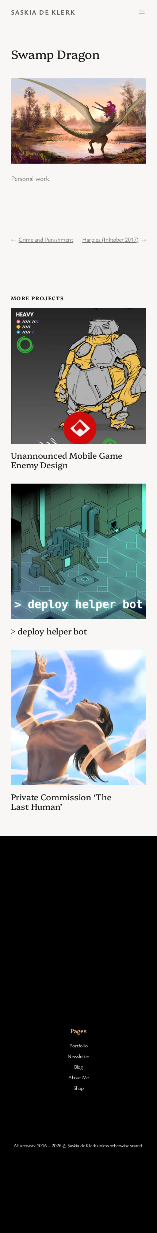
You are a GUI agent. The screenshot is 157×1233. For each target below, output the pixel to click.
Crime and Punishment (46, 239)
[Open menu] (141, 12)
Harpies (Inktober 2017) (110, 239)
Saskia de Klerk (43, 12)
